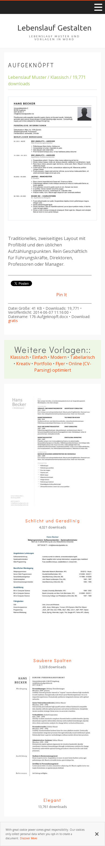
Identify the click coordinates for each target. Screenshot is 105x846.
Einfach (39, 357)
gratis (13, 320)
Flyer (60, 364)
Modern (58, 357)
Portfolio (43, 364)
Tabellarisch (82, 357)
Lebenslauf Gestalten (55, 27)
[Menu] (98, 7)
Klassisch (19, 357)
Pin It (61, 295)
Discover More (28, 838)
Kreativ (23, 364)
